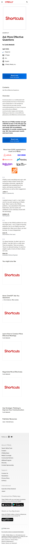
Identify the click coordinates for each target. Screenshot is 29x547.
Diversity (4, 463)
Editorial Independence (7, 541)
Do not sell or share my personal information (13, 532)
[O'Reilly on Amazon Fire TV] (7, 521)
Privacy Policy (5, 478)
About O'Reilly (6, 445)
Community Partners (7, 458)
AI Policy (4, 480)
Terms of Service (6, 539)
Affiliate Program (6, 460)
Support (4, 470)
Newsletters (5, 476)
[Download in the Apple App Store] (7, 506)
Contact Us (5, 473)
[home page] (9, 2)
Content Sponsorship (8, 465)
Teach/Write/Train (7, 448)
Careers (4, 450)
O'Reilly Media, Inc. (10, 64)
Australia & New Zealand (9, 489)
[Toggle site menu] (2, 2)
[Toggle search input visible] (27, 2)
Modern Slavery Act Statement (9, 543)
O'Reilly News (5, 453)
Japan (3, 491)
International (6, 486)
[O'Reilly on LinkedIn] (9, 437)
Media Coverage (6, 455)
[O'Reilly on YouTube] (11, 437)
